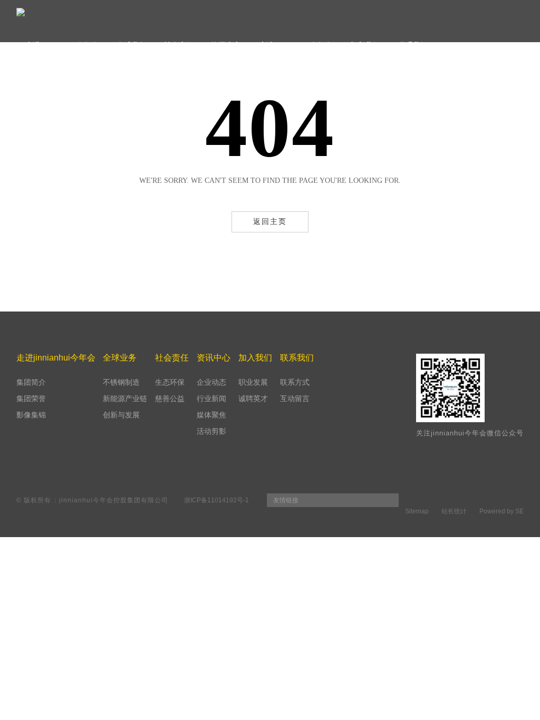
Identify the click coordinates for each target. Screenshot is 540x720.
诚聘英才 (253, 398)
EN (519, 45)
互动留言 (295, 398)
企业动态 (211, 382)
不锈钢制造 (121, 382)
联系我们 (412, 45)
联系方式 (295, 382)
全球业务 (131, 45)
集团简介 (31, 382)
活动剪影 (211, 431)
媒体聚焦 (211, 415)
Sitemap (417, 511)
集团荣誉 (31, 398)
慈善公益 (170, 398)
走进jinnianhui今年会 (62, 45)
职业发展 (253, 382)
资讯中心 (226, 45)
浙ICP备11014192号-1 (216, 500)
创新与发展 (121, 415)
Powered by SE (501, 511)
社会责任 (179, 45)
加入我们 (365, 45)
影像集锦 (31, 415)
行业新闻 (211, 398)
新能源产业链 (125, 398)
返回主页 (270, 222)
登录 (497, 45)
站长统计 (454, 511)
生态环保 (170, 382)
